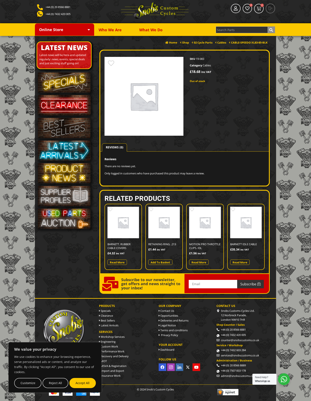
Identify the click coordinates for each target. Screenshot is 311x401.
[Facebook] (162, 367)
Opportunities (169, 316)
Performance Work (112, 351)
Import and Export (112, 371)
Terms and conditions (174, 330)
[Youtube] (196, 367)
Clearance (106, 316)
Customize (28, 383)
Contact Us (167, 311)
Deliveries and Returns (174, 320)
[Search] (271, 29)
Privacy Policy (169, 335)
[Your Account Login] (236, 8)
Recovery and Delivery (114, 356)
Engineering (108, 342)
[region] (55, 367)
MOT (103, 361)
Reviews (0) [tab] (114, 147)
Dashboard (167, 350)
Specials (105, 311)
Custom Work (109, 346)
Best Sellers (107, 320)
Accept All (82, 383)
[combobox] (242, 29)
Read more (117, 262)
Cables (207, 65)
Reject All (55, 383)
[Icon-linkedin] (179, 367)
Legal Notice (168, 325)
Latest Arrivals (109, 325)
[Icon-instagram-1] (171, 367)
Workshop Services (112, 337)
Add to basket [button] (160, 262)
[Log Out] (270, 8)
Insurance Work (110, 376)
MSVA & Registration (113, 366)
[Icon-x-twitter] (188, 367)
